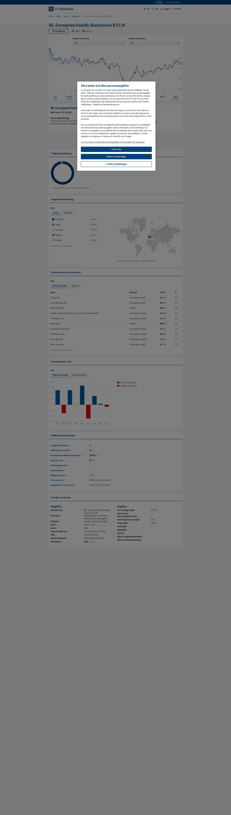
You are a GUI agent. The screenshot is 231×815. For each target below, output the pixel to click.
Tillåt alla (116, 149)
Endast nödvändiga (116, 156)
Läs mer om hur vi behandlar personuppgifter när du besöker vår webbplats (113, 142)
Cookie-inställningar (116, 164)
